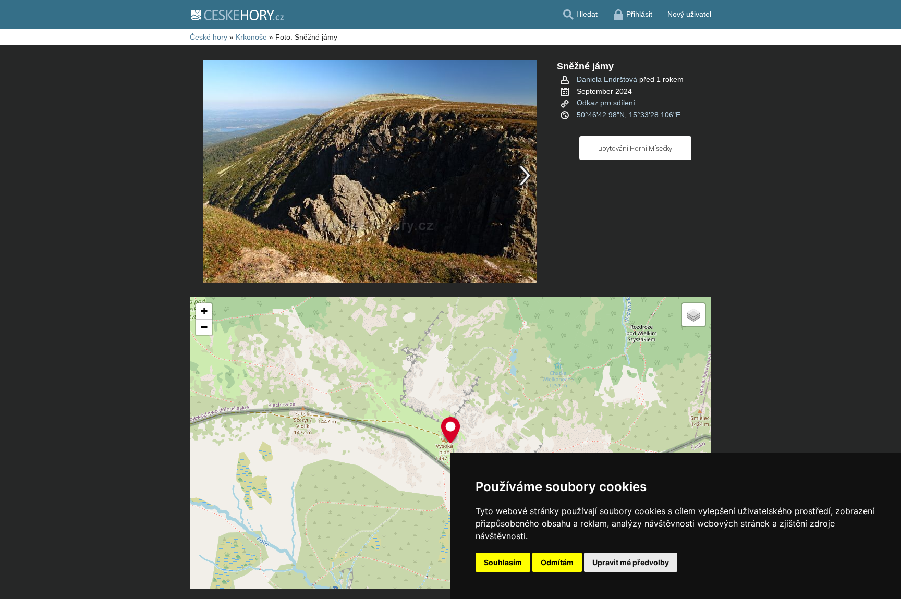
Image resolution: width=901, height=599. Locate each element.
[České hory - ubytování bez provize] (237, 14)
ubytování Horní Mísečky (635, 148)
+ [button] (204, 310)
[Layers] (693, 314)
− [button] (204, 327)
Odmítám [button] (557, 562)
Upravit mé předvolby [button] (630, 562)
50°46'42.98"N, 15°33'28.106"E (628, 115)
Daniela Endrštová (607, 79)
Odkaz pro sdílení (606, 103)
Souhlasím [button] (503, 562)
